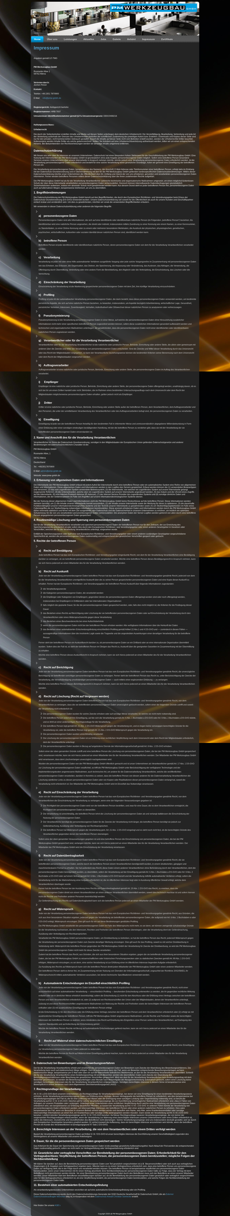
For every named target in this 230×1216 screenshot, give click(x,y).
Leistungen (70, 39)
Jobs (103, 39)
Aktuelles (88, 39)
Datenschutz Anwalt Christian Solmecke (113, 1196)
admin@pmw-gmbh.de (51, 471)
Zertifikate (167, 39)
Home (37, 39)
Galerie (117, 39)
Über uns (52, 39)
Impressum (148, 39)
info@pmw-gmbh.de (52, 98)
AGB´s (57, 1205)
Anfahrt (131, 39)
